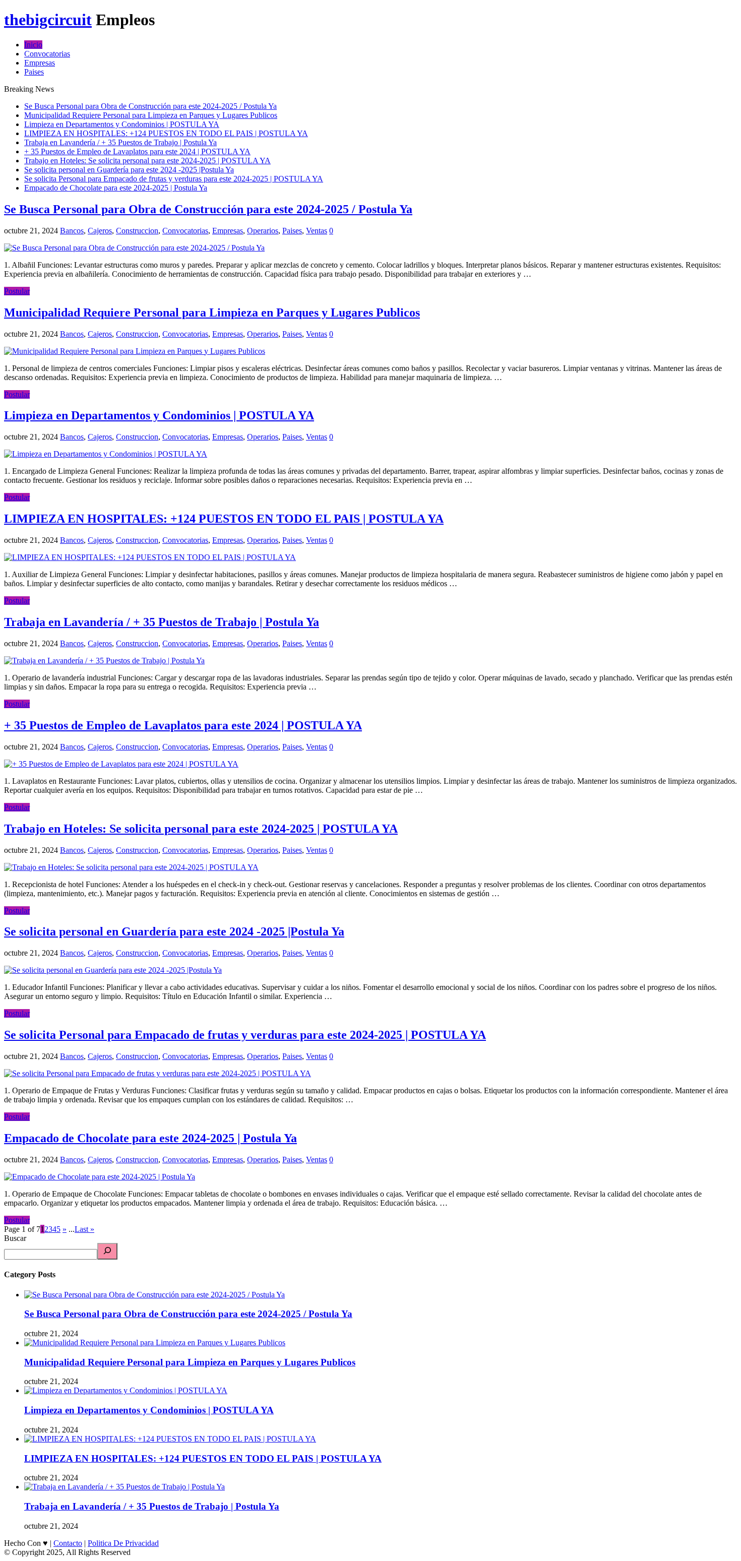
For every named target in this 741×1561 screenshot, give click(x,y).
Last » (84, 1229)
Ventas (316, 230)
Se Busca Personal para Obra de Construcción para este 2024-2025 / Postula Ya (150, 106)
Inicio (33, 44)
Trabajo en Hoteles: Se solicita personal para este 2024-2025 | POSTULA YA (147, 160)
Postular (17, 291)
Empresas (39, 62)
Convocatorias (47, 53)
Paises (34, 72)
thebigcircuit (48, 20)
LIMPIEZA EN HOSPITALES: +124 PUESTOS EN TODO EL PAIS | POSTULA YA (166, 133)
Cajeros (100, 230)
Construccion (137, 230)
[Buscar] (107, 1251)
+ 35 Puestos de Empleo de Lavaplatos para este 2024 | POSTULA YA (137, 151)
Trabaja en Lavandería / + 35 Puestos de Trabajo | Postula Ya (120, 142)
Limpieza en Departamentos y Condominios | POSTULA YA (121, 124)
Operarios (262, 230)
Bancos (72, 230)
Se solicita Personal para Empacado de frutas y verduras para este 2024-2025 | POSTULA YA (173, 178)
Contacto (67, 1543)
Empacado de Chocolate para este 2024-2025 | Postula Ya (115, 187)
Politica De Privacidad (123, 1543)
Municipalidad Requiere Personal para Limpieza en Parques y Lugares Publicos (150, 115)
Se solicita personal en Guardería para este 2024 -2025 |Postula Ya (129, 169)
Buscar (15, 1238)
